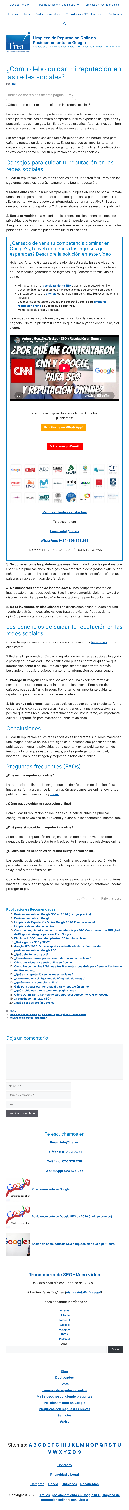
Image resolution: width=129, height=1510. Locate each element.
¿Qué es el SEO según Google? (34, 1002)
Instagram (64, 1329)
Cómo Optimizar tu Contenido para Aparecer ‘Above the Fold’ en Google (61, 994)
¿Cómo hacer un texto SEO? (32, 998)
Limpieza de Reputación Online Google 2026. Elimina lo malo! (54, 922)
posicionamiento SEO (57, 285)
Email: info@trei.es (64, 531)
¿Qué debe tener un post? (31, 954)
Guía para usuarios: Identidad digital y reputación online (51, 986)
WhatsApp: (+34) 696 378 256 (64, 540)
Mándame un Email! (64, 446)
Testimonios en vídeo (48, 14)
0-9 (77, 1452)
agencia (51, 293)
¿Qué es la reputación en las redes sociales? (43, 974)
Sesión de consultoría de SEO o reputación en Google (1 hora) (74, 1244)
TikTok (64, 1334)
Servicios (64, 1415)
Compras (37, 1484)
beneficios (99, 642)
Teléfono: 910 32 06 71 (64, 1152)
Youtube (64, 1310)
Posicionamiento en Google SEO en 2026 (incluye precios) (52, 914)
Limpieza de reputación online (102, 4)
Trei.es (45, 1495)
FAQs (13, 1011)
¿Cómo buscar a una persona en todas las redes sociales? (52, 958)
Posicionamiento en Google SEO (57, 4)
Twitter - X (65, 1320)
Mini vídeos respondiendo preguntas (64, 1396)
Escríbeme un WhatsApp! (63, 427)
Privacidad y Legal (64, 1474)
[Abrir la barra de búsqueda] (64, 23)
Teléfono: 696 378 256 (64, 1161)
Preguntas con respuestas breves (64, 1409)
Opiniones (69, 1484)
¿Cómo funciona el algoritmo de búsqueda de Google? (50, 978)
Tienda (53, 1484)
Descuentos (89, 1484)
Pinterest (64, 1338)
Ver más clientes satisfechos (64, 512)
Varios (64, 1422)
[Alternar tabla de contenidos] (68, 95)
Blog (64, 1371)
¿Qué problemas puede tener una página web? (45, 990)
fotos (54, 794)
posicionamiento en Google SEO (76, 1495)
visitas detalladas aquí (83, 1292)
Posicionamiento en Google (32, 918)
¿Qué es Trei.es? (19, 4)
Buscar (64, 1343)
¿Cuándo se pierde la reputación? (28, 1017)
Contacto (114, 14)
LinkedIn (65, 1315)
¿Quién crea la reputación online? (36, 982)
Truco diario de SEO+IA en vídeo (84, 14)
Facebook (64, 1324)
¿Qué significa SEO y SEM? (32, 942)
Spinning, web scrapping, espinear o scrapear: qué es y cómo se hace (48, 1014)
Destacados (64, 1377)
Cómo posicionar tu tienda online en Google (43, 962)
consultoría (79, 1500)
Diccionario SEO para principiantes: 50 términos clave (50, 938)
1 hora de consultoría (18, 14)
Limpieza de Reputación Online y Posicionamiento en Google (64, 40)
